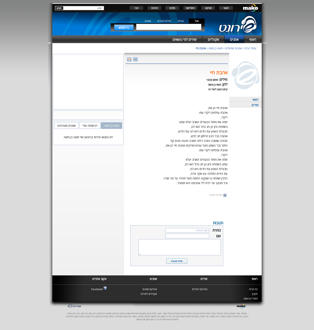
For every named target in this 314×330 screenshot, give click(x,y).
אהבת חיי (201, 48)
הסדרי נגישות (251, 298)
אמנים (148, 21)
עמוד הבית (250, 48)
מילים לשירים (164, 21)
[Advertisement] (177, 208)
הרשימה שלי (89, 126)
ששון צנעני (212, 79)
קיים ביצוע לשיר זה (217, 89)
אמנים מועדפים (66, 126)
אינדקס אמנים (150, 289)
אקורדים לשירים (149, 294)
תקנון (255, 294)
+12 (136, 8)
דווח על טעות (216, 195)
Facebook (97, 289)
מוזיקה (208, 8)
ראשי (226, 8)
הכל (197, 21)
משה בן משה (215, 48)
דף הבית (253, 289)
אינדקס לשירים (199, 289)
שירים (181, 21)
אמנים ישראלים (233, 48)
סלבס (172, 8)
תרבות (154, 8)
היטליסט (190, 8)
